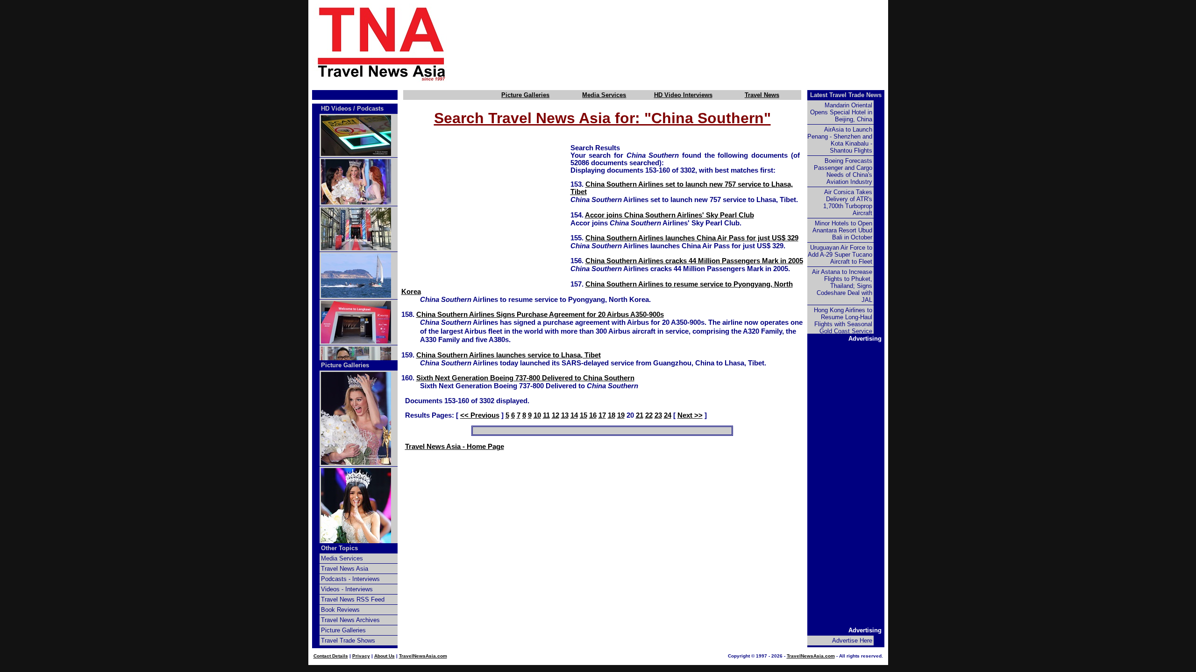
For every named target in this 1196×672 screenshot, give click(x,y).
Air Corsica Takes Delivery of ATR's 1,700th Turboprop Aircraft (847, 203)
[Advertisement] (683, 43)
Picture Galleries (525, 94)
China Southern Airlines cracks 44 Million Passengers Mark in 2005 (694, 261)
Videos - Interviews (347, 589)
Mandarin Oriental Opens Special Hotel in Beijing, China (841, 112)
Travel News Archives (350, 619)
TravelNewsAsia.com (423, 655)
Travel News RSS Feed (352, 599)
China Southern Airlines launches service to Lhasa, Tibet (508, 355)
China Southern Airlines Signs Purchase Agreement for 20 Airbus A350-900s (540, 314)
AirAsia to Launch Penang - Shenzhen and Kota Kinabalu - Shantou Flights (839, 140)
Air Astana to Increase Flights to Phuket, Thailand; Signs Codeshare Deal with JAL (842, 285)
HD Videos (336, 108)
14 (574, 415)
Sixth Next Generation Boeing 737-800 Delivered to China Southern (525, 378)
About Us (384, 655)
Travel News (762, 94)
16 (593, 415)
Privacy (361, 655)
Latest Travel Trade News (846, 94)
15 (583, 415)
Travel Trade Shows (348, 640)
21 (639, 415)
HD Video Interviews (683, 94)
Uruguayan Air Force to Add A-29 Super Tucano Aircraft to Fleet (840, 254)
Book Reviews (340, 609)
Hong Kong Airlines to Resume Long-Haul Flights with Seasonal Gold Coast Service (843, 321)
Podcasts (370, 108)
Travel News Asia (344, 568)
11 (546, 415)
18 (611, 415)
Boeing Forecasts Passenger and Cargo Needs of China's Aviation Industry (843, 171)
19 (621, 415)
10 (537, 415)
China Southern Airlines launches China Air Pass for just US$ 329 (691, 238)
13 (565, 415)
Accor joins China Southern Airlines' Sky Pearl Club (669, 215)
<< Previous (479, 415)
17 (602, 415)
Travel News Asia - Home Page (454, 446)
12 (555, 415)
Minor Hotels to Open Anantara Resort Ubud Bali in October (842, 230)
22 (649, 415)
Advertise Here (852, 640)
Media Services (604, 94)
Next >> (690, 415)
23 (658, 415)
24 (667, 415)
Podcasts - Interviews (350, 578)
